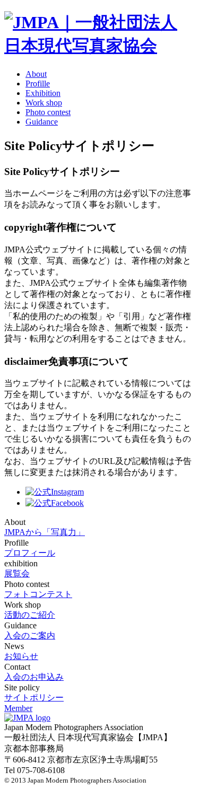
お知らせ (21, 656)
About (36, 73)
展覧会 (17, 573)
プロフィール (29, 552)
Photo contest (48, 112)
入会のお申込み (34, 676)
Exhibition (42, 93)
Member (18, 708)
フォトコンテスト (38, 594)
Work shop (43, 102)
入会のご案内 (29, 635)
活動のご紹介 (29, 614)
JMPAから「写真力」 (44, 532)
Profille (37, 83)
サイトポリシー (34, 697)
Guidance (41, 121)
